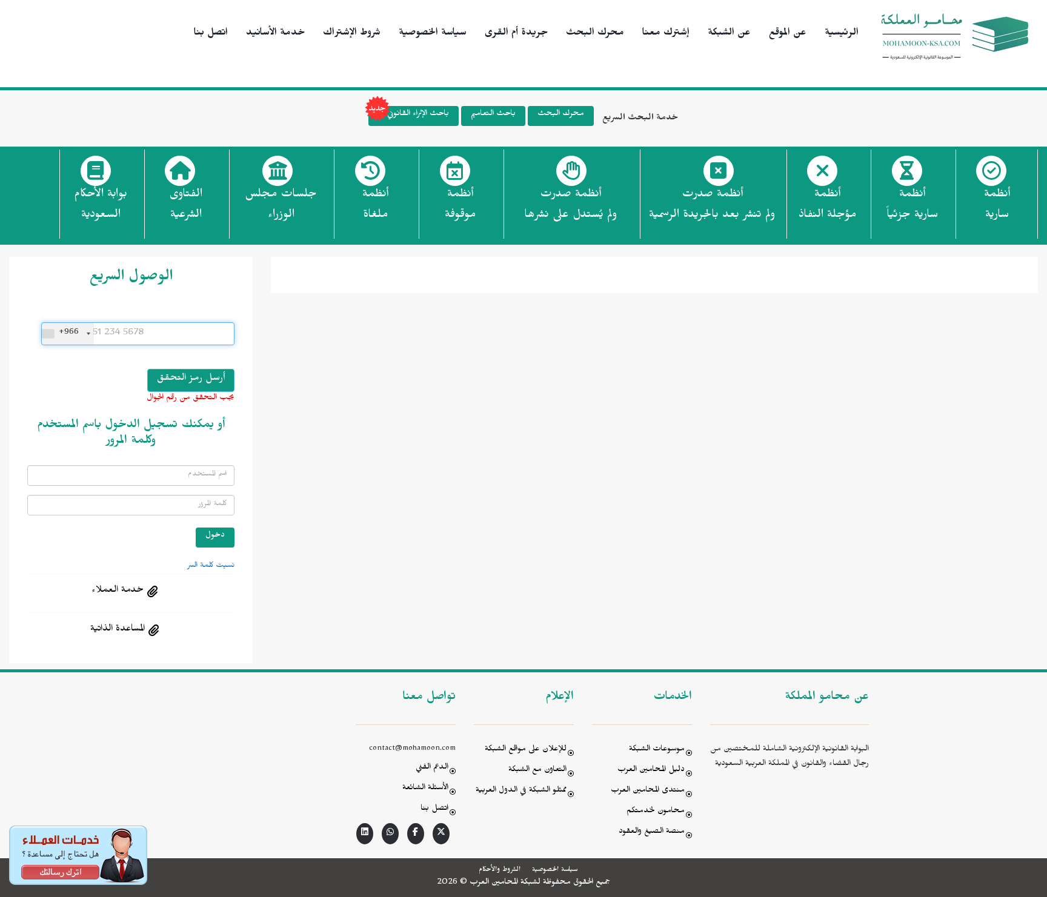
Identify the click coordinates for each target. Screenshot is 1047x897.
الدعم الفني (432, 768)
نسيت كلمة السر (210, 566)
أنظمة (997, 205)
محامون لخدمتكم (656, 812)
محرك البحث (595, 34)
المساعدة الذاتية (117, 630)
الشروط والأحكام (499, 870)
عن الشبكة (729, 34)
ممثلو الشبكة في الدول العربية (521, 791)
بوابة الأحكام (100, 205)
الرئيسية (842, 34)
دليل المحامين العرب (651, 771)
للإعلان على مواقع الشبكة (526, 750)
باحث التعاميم (493, 115)
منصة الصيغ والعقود (652, 832)
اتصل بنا (211, 34)
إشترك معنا (666, 34)
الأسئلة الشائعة (425, 789)
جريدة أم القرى (516, 34)
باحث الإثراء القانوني (418, 115)
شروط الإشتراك (352, 34)
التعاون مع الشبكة (537, 771)
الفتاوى (185, 205)
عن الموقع (787, 34)
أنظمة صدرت (570, 205)
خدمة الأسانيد (275, 34)
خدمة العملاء (117, 591)
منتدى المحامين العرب (648, 791)
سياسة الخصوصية (433, 34)
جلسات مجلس (281, 205)
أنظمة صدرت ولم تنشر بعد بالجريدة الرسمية (712, 205)
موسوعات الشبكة (657, 750)
